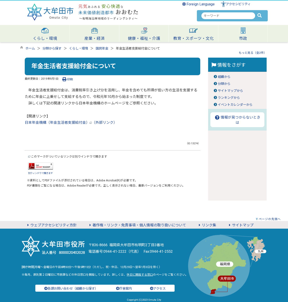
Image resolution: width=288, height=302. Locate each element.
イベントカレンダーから (235, 105)
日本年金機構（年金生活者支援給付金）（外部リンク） (71, 122)
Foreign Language (200, 4)
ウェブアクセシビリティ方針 (53, 225)
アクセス (159, 289)
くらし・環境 (78, 48)
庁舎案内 (125, 289)
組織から (224, 77)
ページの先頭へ (270, 219)
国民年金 (102, 48)
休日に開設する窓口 (140, 274)
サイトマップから (230, 91)
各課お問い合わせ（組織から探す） (72, 289)
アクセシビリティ (238, 4)
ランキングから (229, 98)
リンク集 (209, 225)
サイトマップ (243, 225)
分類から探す (52, 48)
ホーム (30, 48)
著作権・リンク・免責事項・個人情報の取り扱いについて (139, 225)
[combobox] (228, 15)
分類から (224, 84)
